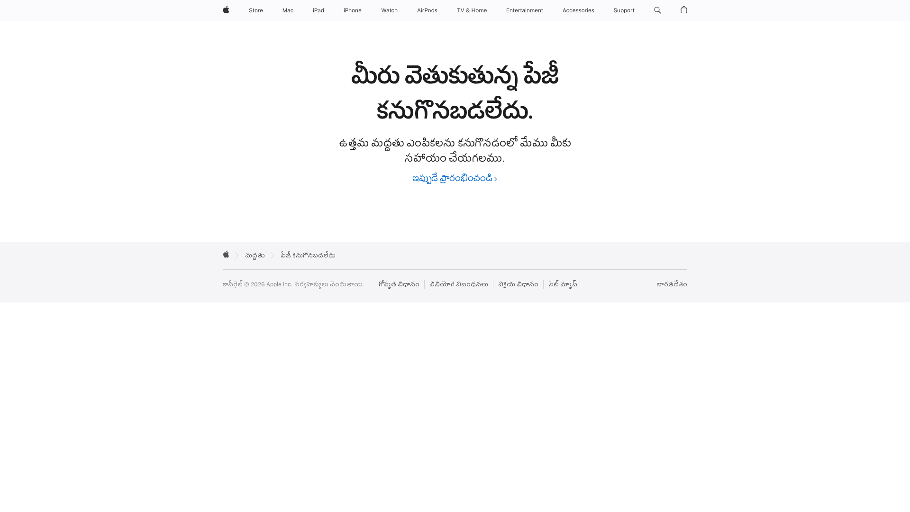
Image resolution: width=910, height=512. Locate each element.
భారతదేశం (671, 284)
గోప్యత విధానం (399, 284)
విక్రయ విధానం (518, 284)
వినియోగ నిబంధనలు (458, 284)
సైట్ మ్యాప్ (562, 284)
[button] (657, 10)
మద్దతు (255, 255)
